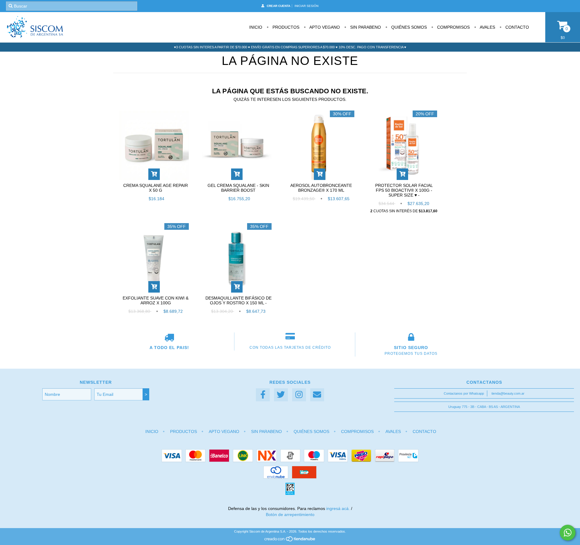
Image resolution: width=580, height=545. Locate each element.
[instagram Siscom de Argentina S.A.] (299, 394)
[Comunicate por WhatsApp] (567, 532)
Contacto (516, 27)
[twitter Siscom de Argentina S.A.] (281, 394)
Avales (487, 27)
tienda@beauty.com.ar (507, 393)
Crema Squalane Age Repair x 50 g (155, 188)
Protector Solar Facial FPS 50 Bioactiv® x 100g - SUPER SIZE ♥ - (404, 190)
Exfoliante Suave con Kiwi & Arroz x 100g (155, 300)
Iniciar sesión (306, 6)
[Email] (317, 394)
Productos (285, 27)
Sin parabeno (365, 27)
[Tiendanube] (290, 540)
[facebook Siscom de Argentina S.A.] (263, 394)
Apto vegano (324, 27)
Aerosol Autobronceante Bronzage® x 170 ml (321, 188)
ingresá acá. (338, 508)
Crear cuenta (278, 6)
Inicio (255, 27)
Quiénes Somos (408, 27)
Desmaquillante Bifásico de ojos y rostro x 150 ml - (238, 300)
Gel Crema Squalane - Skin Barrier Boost (238, 188)
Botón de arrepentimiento (290, 514)
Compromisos (453, 27)
